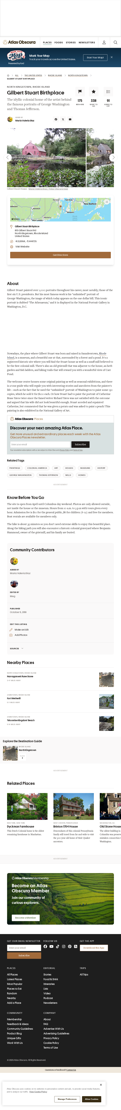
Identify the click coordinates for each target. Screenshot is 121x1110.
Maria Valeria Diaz (24, 121)
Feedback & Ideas (17, 1024)
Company (50, 1013)
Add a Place (14, 1003)
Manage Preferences (67, 1099)
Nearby (11, 998)
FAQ (46, 1024)
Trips (83, 968)
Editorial (49, 968)
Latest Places (14, 979)
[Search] (115, 42)
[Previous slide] (8, 158)
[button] (80, 91)
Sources (14, 649)
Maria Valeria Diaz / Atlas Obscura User (48, 189)
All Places (12, 974)
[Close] (101, 1085)
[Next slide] (113, 158)
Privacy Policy (65, 450)
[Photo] (106, 679)
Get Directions (60, 255)
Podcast (48, 998)
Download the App (94, 948)
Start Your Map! (95, 57)
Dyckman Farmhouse (20, 826)
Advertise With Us (54, 1029)
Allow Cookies (91, 1099)
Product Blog (14, 1033)
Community (15, 1013)
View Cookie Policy (38, 1092)
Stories (47, 974)
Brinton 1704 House (65, 826)
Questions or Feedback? (60, 1070)
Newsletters (50, 1003)
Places (11, 968)
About (47, 1019)
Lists (46, 989)
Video (47, 993)
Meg (12, 596)
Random (12, 993)
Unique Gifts (14, 1038)
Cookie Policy (51, 1043)
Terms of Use (77, 450)
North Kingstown (27, 750)
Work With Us (15, 1043)
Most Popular (14, 984)
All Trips (84, 974)
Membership (14, 1019)
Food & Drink (51, 979)
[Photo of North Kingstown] (10, 753)
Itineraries (49, 984)
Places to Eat (14, 989)
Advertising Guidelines (56, 1033)
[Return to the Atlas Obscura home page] (20, 42)
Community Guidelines (20, 1029)
